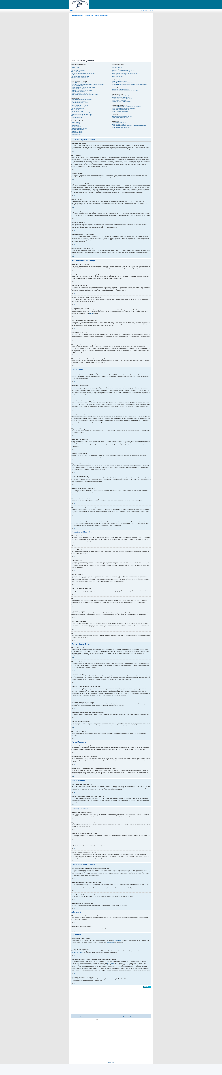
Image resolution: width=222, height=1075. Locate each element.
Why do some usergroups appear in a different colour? (124, 73)
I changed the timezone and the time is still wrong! (83, 87)
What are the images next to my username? (81, 90)
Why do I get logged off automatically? (80, 76)
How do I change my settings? (78, 82)
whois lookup (110, 963)
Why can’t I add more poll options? (79, 105)
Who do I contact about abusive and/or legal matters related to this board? (129, 125)
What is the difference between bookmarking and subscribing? (126, 106)
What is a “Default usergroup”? (119, 74)
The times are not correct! (77, 85)
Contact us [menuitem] (126, 1016)
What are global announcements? (79, 128)
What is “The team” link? (117, 76)
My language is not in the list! (78, 88)
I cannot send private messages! (119, 81)
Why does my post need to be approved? (81, 115)
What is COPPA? (75, 67)
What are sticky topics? (76, 131)
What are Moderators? (117, 67)
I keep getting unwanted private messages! (122, 82)
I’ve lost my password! (76, 74)
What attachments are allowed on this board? (122, 116)
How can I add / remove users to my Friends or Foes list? (125, 90)
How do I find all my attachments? (120, 117)
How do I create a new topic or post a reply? (81, 99)
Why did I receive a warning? (78, 111)
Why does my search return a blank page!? (122, 98)
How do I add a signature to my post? (80, 102)
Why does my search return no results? (121, 97)
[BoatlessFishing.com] (82, 4)
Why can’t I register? (76, 69)
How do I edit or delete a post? (78, 101)
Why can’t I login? (75, 71)
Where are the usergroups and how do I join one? (123, 70)
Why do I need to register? (77, 66)
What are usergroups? (117, 69)
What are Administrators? (118, 66)
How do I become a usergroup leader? (121, 71)
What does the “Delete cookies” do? (79, 77)
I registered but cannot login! (78, 70)
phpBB (91, 313)
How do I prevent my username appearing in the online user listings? (87, 84)
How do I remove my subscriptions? (120, 111)
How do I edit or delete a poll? (78, 107)
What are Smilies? (75, 125)
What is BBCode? (75, 122)
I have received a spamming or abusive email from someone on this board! (129, 84)
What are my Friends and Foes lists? (120, 89)
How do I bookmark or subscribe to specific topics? (124, 108)
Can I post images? (76, 126)
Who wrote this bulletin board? (119, 122)
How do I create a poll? (76, 104)
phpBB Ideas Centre (77, 952)
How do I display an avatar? (78, 91)
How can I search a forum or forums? (120, 95)
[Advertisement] (111, 38)
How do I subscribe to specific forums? (121, 109)
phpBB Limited (117, 940)
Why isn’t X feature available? (119, 124)
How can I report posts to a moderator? (80, 112)
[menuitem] (71, 10)
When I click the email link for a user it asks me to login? (84, 94)
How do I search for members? (119, 100)
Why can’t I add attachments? (78, 110)
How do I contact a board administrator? (121, 127)
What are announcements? (77, 129)
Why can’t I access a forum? (78, 108)
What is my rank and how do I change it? (80, 93)
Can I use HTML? (75, 123)
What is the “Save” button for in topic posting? (82, 114)
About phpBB (110, 942)
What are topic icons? (76, 134)
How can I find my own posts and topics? (121, 101)
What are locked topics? (77, 132)
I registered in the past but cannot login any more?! (83, 73)
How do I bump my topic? (77, 117)
